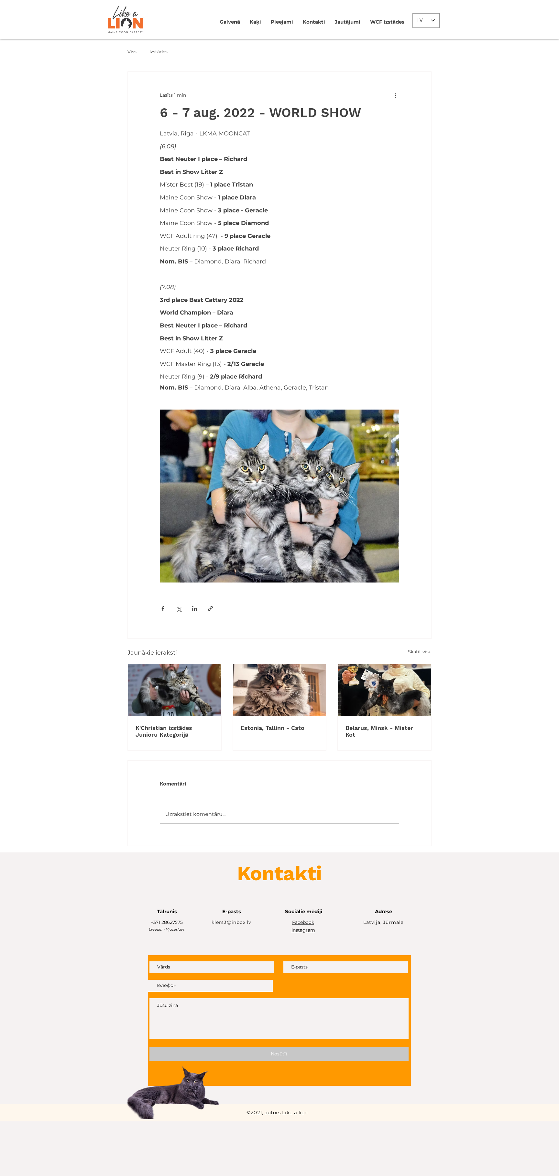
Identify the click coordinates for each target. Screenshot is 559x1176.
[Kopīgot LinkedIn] (195, 608)
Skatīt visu (420, 652)
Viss (132, 52)
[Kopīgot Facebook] (163, 608)
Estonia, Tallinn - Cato (272, 727)
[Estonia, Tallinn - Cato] (279, 690)
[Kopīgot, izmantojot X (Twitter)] (179, 608)
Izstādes (158, 52)
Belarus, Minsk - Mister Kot (379, 731)
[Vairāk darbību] (395, 95)
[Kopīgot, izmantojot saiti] (210, 608)
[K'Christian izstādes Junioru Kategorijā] (174, 690)
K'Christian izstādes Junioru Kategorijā (164, 731)
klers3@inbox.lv (231, 922)
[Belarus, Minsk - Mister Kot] (384, 690)
